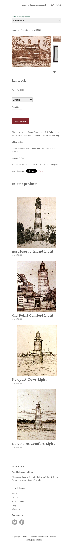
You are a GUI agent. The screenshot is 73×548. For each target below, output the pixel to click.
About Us (16, 509)
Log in (24, 5)
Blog (14, 505)
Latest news (19, 466)
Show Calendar (18, 501)
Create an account (38, 5)
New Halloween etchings (22, 472)
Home (14, 493)
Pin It (41, 170)
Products (24, 29)
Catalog (15, 497)
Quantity (15, 107)
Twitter (14, 522)
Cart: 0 (58, 5)
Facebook (21, 522)
